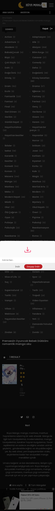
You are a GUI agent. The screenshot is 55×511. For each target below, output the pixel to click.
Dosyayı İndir (33, 266)
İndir (17, 266)
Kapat (45, 28)
